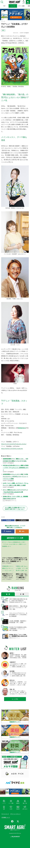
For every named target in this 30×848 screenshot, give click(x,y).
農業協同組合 (22, 428)
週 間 (8, 594)
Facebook (8, 531)
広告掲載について (6, 817)
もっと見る (15, 699)
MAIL (23, 531)
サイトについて (5, 814)
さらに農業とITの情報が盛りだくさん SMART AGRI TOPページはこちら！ (15, 508)
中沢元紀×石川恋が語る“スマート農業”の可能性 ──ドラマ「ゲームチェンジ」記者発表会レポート (16, 468)
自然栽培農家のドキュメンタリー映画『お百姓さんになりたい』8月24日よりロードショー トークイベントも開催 (15, 476)
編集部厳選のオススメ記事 (15, 538)
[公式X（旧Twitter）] (18, 821)
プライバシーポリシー (15, 814)
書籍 (3, 30)
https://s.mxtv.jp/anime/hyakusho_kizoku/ (13, 444)
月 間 (22, 594)
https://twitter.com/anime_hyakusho (12, 448)
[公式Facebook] (12, 821)
